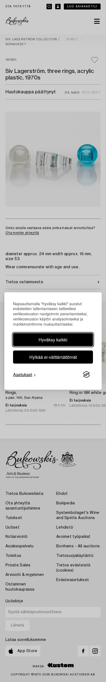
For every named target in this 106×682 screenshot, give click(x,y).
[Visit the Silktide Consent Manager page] (86, 374)
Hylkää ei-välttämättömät (53, 357)
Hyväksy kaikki (53, 340)
